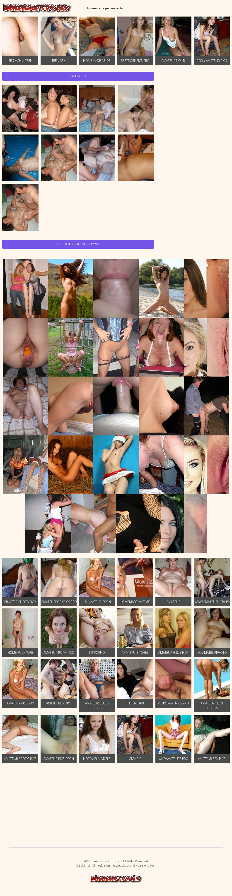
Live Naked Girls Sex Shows (78, 244)
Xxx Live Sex (78, 76)
